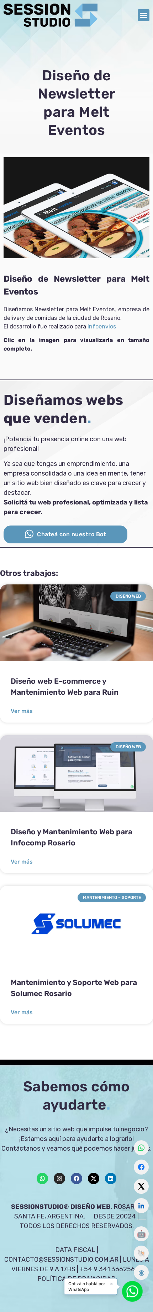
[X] (141, 1186)
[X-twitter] (93, 1178)
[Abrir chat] (132, 1291)
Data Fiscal (75, 1250)
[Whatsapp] (42, 1178)
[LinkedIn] (141, 1205)
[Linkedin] (110, 1178)
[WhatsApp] (141, 1147)
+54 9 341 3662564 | (111, 1269)
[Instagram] (59, 1178)
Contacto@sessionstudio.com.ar (61, 1259)
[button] (143, 15)
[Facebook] (76, 1178)
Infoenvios (102, 326)
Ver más (22, 711)
